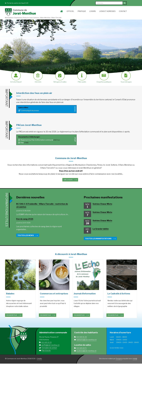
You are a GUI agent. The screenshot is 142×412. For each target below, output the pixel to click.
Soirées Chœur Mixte (102, 204)
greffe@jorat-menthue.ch (50, 345)
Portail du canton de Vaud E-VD (17, 3)
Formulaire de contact (49, 348)
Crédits (39, 359)
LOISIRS (92, 11)
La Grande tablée (101, 229)
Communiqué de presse (30, 111)
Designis (119, 359)
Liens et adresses (107, 11)
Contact (123, 11)
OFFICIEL (70, 11)
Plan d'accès (46, 350)
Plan (22, 143)
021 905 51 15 (46, 342)
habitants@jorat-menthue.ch (87, 340)
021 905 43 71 (81, 348)
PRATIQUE (82, 11)
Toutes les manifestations (98, 239)
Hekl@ (135, 359)
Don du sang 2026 (24, 219)
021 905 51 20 (81, 337)
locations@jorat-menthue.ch (86, 351)
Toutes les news (25, 235)
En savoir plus (11, 315)
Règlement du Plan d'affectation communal (36, 140)
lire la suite (68, 180)
